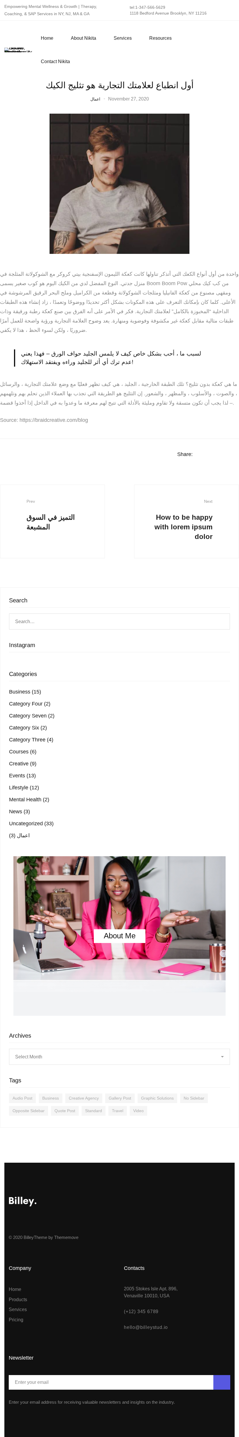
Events (22, 776)
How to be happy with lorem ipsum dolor (183, 519)
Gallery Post (120, 1098)
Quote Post (65, 1110)
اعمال (95, 99)
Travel (117, 1110)
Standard (93, 1110)
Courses (22, 752)
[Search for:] (119, 621)
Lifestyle (24, 788)
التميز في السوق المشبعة (51, 515)
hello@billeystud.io (146, 1327)
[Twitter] (233, 50)
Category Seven (32, 716)
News (19, 811)
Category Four (29, 704)
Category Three (31, 740)
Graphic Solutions (157, 1098)
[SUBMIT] (221, 1382)
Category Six (28, 728)
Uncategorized (31, 823)
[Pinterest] (53, 1222)
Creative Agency (84, 1098)
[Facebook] (210, 50)
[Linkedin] (226, 454)
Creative (22, 764)
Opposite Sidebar (29, 1110)
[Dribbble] (42, 1222)
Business (25, 692)
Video (138, 1110)
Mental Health (29, 799)
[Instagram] (221, 50)
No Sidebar (194, 1098)
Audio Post (22, 1098)
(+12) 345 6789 (141, 1311)
